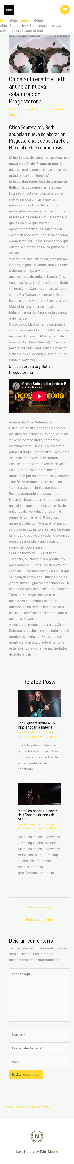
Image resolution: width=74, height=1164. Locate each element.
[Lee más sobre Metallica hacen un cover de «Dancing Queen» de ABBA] (39, 794)
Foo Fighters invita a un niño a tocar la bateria (36, 724)
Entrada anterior (39, 907)
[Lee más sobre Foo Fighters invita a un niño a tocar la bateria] (39, 703)
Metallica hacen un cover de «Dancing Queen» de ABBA (37, 814)
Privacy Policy (39, 1107)
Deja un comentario (24, 109)
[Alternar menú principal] (65, 10)
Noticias (48, 109)
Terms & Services (16, 1107)
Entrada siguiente (39, 919)
